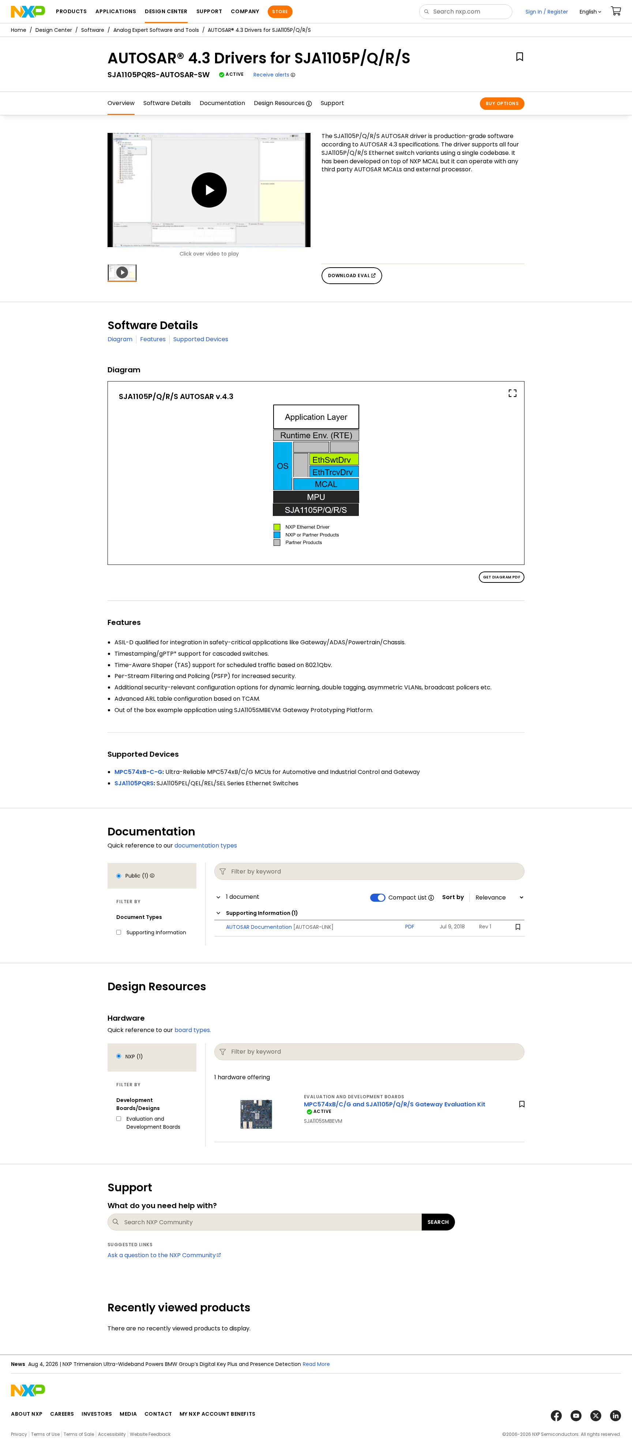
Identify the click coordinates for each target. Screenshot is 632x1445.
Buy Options (502, 103)
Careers (62, 1414)
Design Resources (279, 103)
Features (153, 339)
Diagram (120, 339)
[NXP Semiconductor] (28, 11)
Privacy (19, 1434)
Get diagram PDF (501, 577)
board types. (192, 1030)
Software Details (167, 103)
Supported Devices (200, 339)
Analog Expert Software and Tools (156, 30)
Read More (316, 1364)
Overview (121, 103)
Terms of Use (45, 1434)
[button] (590, 12)
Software (92, 30)
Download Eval (349, 275)
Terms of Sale (79, 1434)
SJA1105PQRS (134, 783)
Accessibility (112, 1434)
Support (332, 103)
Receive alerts (271, 74)
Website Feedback (150, 1434)
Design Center (53, 30)
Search (438, 1222)
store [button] (280, 11)
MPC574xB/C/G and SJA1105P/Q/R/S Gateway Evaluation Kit (394, 1104)
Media (128, 1414)
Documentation (222, 103)
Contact (158, 1414)
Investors (97, 1414)
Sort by (453, 897)
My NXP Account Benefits (218, 1414)
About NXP (27, 1414)
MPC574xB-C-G (138, 772)
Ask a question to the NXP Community (162, 1255)
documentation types (205, 845)
